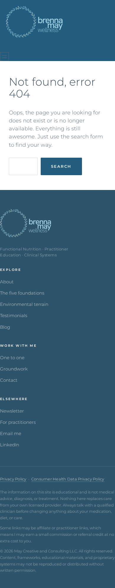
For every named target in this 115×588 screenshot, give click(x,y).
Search (61, 166)
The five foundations (22, 293)
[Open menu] (4, 56)
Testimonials (13, 315)
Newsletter (12, 411)
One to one (12, 357)
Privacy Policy (13, 479)
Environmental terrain (24, 304)
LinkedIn (9, 445)
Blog (5, 327)
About (7, 282)
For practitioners (18, 422)
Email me (10, 433)
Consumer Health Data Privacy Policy (67, 479)
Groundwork (14, 369)
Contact (8, 380)
